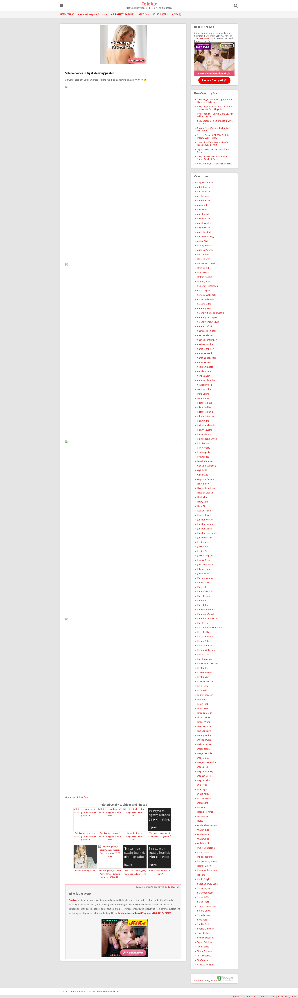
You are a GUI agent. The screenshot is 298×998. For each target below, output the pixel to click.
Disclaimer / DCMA (287, 996)
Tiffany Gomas (204, 955)
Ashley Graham (204, 245)
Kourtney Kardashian (207, 663)
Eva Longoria (203, 452)
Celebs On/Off (204, 326)
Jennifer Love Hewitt (207, 533)
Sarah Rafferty (204, 897)
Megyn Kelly (203, 780)
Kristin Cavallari (205, 681)
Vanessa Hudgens (205, 964)
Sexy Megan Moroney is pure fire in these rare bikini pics (214, 101)
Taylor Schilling (204, 942)
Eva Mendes (203, 457)
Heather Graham (205, 492)
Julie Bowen (203, 573)
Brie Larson (203, 272)
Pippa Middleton (205, 857)
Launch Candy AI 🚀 (214, 80)
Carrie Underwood (206, 299)
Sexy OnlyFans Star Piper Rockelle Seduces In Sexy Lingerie (214, 108)
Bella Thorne (203, 259)
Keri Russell (203, 654)
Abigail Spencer (205, 182)
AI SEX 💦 (176, 14)
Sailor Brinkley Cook (207, 884)
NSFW (200, 821)
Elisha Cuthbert (205, 407)
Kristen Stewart (205, 672)
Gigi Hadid (202, 470)
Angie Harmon (204, 227)
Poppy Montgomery (207, 861)
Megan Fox (202, 767)
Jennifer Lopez (204, 528)
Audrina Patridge (205, 250)
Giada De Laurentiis (206, 466)
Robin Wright (203, 879)
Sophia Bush (203, 924)
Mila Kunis (202, 785)
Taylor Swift (203, 946)
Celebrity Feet (204, 308)
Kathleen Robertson (207, 618)
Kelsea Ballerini (205, 636)
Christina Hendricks (206, 358)
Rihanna (201, 875)
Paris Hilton (203, 852)
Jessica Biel (202, 546)
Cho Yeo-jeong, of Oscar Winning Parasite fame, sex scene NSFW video (110, 874)
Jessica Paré (203, 551)
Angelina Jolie (204, 223)
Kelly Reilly (203, 632)
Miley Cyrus (203, 789)
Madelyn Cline (204, 735)
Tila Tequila (202, 960)
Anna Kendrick (204, 232)
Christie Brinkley (205, 349)
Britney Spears (204, 277)
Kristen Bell (203, 668)
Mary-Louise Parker (207, 762)
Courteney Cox (204, 385)
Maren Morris (203, 749)
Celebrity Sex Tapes (207, 317)
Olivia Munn (203, 834)
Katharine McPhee (206, 609)
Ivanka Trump (204, 510)
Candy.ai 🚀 (173, 887)
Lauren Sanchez (205, 695)
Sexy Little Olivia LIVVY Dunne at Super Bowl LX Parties (213, 158)
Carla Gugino (203, 290)
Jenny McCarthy (204, 537)
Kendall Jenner (204, 645)
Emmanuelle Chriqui (207, 439)
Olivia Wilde (203, 839)
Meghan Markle (205, 776)
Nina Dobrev (203, 816)
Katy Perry (202, 623)
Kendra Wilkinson (206, 650)
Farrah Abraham (205, 461)
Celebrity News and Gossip (210, 313)
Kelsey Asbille (204, 641)
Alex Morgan (203, 191)
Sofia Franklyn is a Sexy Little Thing (214, 163)
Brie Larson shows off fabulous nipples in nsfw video (110, 836)
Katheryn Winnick (205, 614)
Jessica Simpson (205, 555)
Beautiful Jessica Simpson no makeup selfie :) (135, 836)
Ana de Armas (204, 218)
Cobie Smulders (205, 367)
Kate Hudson (203, 596)
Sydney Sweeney (205, 937)
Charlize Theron (205, 335)
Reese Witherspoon (207, 870)
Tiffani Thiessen (204, 951)
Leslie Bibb (202, 704)
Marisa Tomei (203, 758)
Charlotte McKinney (207, 340)
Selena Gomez (84, 797)
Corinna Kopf (203, 376)
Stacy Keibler (204, 933)
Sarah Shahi (203, 902)
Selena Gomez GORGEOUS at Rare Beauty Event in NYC (214, 136)
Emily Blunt (203, 421)
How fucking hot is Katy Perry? (159, 872)
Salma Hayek (203, 888)
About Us (237, 996)
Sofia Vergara (203, 919)
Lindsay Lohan (204, 717)
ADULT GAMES (160, 14)
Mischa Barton (204, 798)
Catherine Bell (204, 304)
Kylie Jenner (203, 686)
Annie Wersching (205, 236)
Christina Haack (204, 353)
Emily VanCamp (204, 430)
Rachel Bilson (204, 866)
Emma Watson (204, 434)
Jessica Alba (203, 542)
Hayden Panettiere (206, 488)
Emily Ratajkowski (206, 425)
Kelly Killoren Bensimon (209, 627)
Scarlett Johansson (206, 906)
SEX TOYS (143, 14)
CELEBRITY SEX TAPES (123, 14)
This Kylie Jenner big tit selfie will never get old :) (159, 835)
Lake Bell (202, 690)
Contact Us (251, 996)
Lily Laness (202, 708)
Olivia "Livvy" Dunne (207, 825)
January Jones (204, 515)
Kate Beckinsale (205, 591)
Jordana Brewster (205, 564)
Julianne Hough (204, 569)
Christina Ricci (204, 362)
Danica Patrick (204, 389)
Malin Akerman (204, 744)
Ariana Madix (203, 241)
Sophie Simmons (205, 928)
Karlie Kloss (203, 587)
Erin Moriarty (203, 448)
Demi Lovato (203, 394)
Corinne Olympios (206, 380)
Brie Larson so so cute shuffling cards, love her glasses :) (85, 836)
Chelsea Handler (205, 344)
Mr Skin (201, 807)
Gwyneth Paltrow (205, 479)
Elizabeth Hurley (205, 416)
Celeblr (149, 4)
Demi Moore (203, 398)
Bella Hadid (203, 254)
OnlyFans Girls (204, 843)
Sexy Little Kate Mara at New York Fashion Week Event (214, 143)
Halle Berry (203, 483)
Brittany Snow (204, 281)
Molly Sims (202, 803)
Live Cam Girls (204, 726)
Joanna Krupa (203, 560)
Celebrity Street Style (208, 322)
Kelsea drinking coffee (85, 871)
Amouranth (202, 205)
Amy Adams (203, 209)
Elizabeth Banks (205, 412)
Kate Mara (202, 600)
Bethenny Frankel (206, 263)
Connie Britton (204, 371)
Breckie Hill (203, 268)
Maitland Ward (204, 740)
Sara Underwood (205, 893)
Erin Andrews (203, 443)
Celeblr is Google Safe (205, 980)
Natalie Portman (205, 812)
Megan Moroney (205, 771)
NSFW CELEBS (67, 14)
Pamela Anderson (206, 848)
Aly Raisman (203, 196)
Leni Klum (202, 699)
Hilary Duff (202, 501)
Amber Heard (203, 200)
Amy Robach (203, 214)
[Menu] (61, 5)
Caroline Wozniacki (206, 295)
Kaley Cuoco (203, 582)
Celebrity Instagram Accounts (92, 14)
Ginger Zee (202, 475)
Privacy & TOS (267, 996)
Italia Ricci (202, 506)
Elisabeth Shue (204, 403)
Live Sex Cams (204, 731)
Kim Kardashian (204, 659)
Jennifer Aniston (205, 519)
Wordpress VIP (111, 991)
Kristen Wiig (203, 677)
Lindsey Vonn (203, 722)
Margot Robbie (204, 753)
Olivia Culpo (203, 830)
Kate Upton (202, 605)
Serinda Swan (203, 915)
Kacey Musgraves (205, 578)
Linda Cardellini (204, 713)
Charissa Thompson (207, 331)
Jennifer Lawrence (206, 524)
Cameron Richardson (207, 286)
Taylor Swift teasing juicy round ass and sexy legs (135, 872)
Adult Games (203, 187)
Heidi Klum (202, 497)
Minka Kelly (203, 794)
